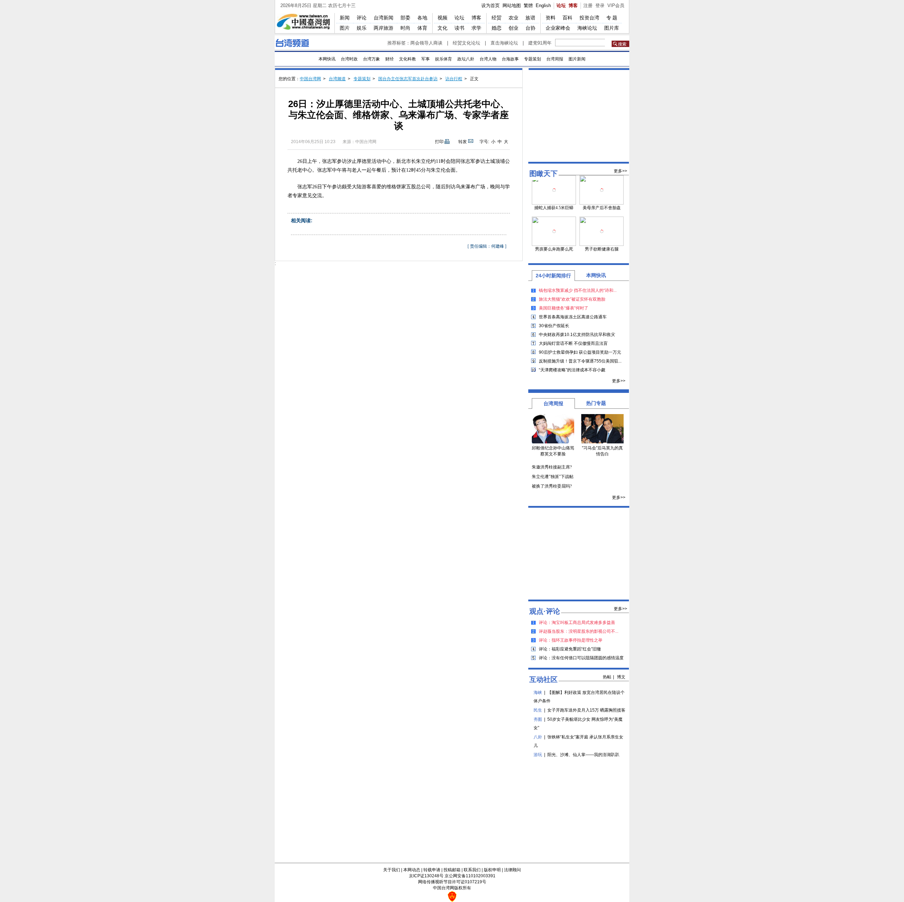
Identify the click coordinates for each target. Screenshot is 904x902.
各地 (422, 17)
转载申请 (431, 869)
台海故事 (510, 59)
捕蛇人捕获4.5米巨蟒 (553, 207)
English (543, 5)
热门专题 (596, 403)
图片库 (611, 28)
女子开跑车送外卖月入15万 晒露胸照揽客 (586, 710)
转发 (462, 141)
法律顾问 (512, 869)
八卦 (538, 737)
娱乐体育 (443, 59)
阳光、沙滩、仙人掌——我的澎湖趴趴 (583, 754)
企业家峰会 (558, 28)
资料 (550, 17)
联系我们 (472, 869)
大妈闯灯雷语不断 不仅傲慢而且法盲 (573, 343)
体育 (422, 28)
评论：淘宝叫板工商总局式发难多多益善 (577, 622)
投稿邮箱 (452, 869)
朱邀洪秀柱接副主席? (552, 467)
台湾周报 (554, 59)
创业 (513, 28)
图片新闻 (577, 59)
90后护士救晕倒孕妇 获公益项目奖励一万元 (580, 352)
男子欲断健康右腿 (602, 249)
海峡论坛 (587, 28)
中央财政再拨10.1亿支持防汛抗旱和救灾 (577, 334)
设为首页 (490, 5)
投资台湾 (589, 17)
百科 (567, 17)
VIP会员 (615, 5)
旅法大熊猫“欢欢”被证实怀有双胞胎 (572, 299)
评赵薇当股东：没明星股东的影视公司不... (578, 631)
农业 (513, 17)
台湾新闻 (383, 17)
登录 (600, 5)
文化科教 (407, 59)
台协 (530, 28)
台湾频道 (337, 78)
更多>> (620, 171)
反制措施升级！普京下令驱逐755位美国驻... (580, 361)
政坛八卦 (465, 59)
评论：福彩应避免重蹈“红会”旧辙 (570, 649)
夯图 (538, 719)
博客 (573, 5)
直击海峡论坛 (504, 43)
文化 (442, 28)
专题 (612, 17)
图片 (345, 28)
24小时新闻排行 (553, 275)
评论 (362, 17)
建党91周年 (540, 43)
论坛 (561, 5)
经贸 (496, 17)
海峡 (538, 692)
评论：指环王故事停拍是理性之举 (570, 640)
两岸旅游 (383, 28)
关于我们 (391, 869)
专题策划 (532, 59)
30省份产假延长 (554, 325)
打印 (439, 141)
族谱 (530, 17)
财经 (389, 59)
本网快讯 (327, 59)
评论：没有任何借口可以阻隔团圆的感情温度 (581, 657)
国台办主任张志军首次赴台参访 (408, 78)
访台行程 (453, 78)
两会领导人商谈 (426, 43)
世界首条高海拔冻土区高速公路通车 (573, 316)
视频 (442, 17)
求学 (476, 28)
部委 (405, 17)
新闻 (345, 17)
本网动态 (411, 869)
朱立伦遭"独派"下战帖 (552, 476)
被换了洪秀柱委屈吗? (552, 486)
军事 (425, 59)
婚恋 (496, 28)
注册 (588, 5)
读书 (459, 28)
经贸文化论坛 (466, 43)
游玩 (538, 754)
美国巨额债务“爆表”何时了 (563, 308)
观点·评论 (544, 611)
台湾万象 (371, 59)
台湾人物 (488, 59)
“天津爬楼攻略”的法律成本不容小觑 (572, 369)
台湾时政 (349, 59)
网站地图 (511, 5)
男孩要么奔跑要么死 (554, 249)
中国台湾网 (310, 78)
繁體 (528, 5)
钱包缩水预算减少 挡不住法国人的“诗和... (578, 290)
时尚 (405, 28)
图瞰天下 (543, 173)
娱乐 (362, 28)
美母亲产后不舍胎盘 (602, 207)
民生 (538, 710)
